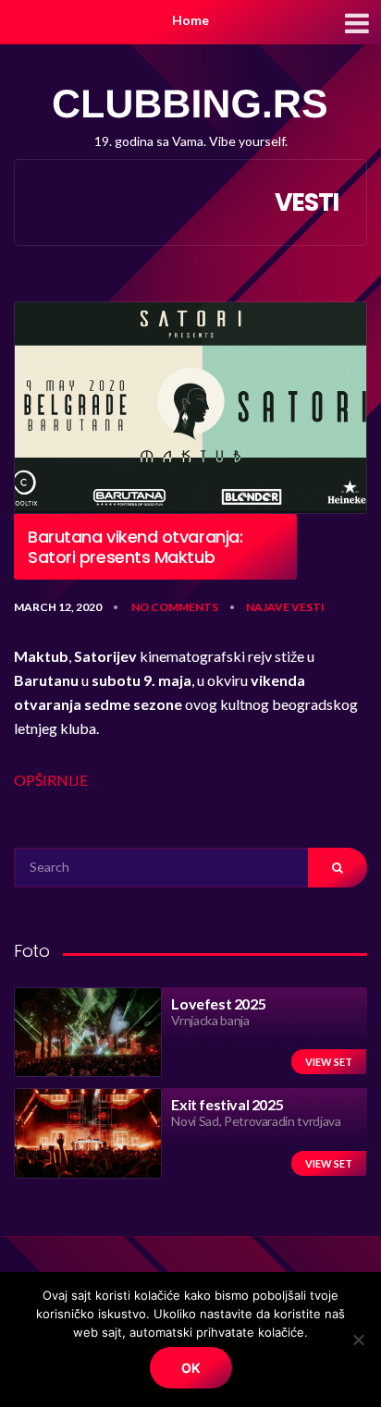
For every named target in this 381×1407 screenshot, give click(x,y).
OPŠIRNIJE (51, 780)
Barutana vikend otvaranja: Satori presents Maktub (135, 547)
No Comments (174, 607)
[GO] (337, 867)
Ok (191, 1368)
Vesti (308, 607)
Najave (267, 607)
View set (328, 1062)
